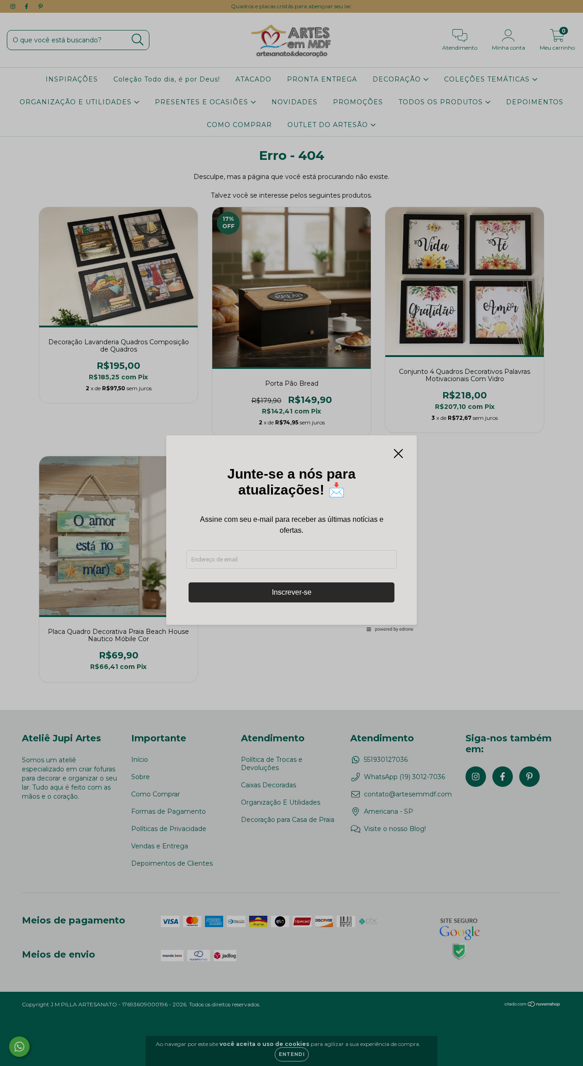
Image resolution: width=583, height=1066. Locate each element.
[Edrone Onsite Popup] (291, 533)
